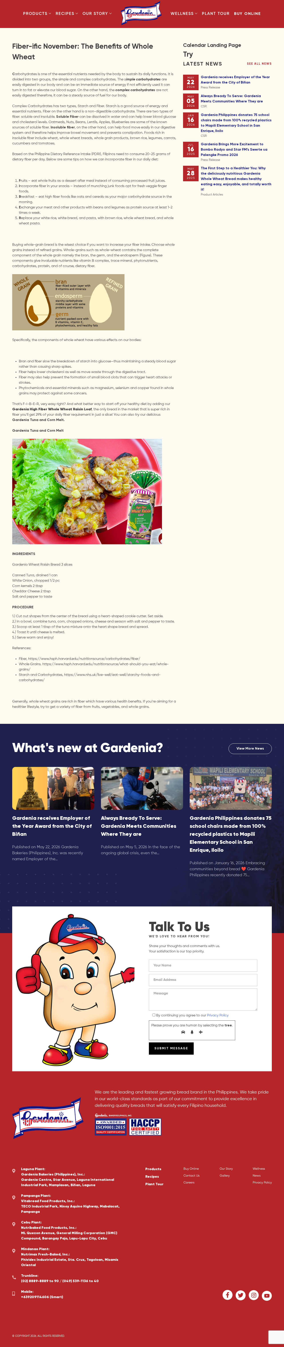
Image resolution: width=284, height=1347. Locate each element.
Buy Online (247, 14)
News (256, 1175)
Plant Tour (216, 14)
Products (35, 14)
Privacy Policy (218, 1015)
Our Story (95, 14)
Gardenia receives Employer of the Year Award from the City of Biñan (235, 82)
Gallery (225, 1175)
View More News (250, 748)
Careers (188, 1182)
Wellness (182, 14)
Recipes (65, 14)
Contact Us (191, 1175)
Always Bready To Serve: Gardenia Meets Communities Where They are (232, 101)
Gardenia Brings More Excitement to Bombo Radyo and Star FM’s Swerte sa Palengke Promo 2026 (234, 152)
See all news (259, 63)
